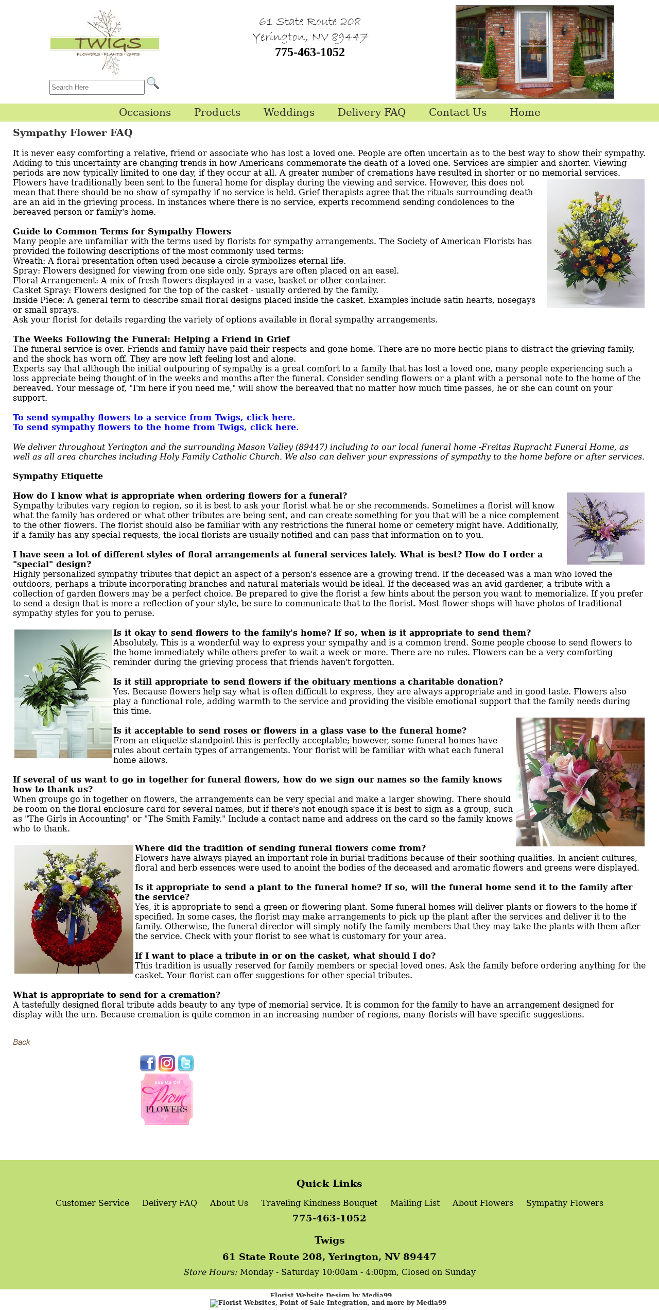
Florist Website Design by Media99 (331, 1295)
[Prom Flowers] (167, 1122)
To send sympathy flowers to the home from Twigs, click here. (156, 427)
